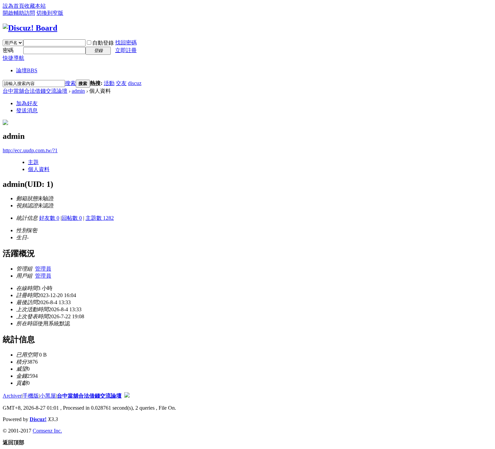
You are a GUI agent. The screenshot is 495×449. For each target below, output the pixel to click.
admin (78, 91)
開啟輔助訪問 (19, 13)
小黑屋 (48, 396)
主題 (33, 162)
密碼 (8, 50)
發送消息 (27, 110)
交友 (121, 83)
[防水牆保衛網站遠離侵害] (127, 396)
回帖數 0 (72, 218)
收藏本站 (35, 6)
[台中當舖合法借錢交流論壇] (30, 28)
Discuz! (38, 419)
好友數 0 (49, 218)
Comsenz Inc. (47, 431)
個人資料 (39, 169)
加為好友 (27, 103)
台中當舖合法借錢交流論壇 (35, 91)
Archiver (12, 396)
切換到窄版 (49, 13)
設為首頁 (13, 6)
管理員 (43, 269)
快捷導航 (13, 58)
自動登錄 (103, 43)
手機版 (31, 396)
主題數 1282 (100, 218)
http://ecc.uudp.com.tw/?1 (30, 150)
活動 (109, 83)
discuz (134, 83)
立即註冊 (126, 50)
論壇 (26, 70)
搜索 (70, 83)
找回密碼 (126, 42)
